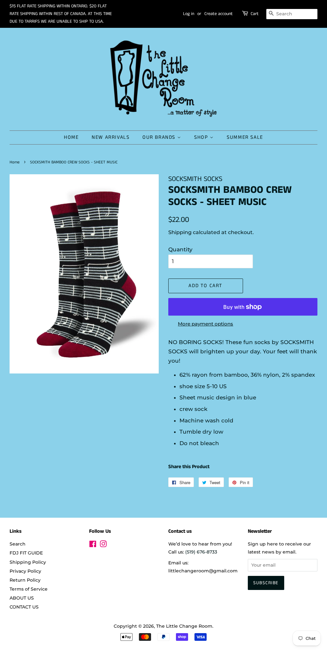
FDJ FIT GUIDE (26, 553)
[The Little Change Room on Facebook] (92, 545)
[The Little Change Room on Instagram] (103, 545)
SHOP (202, 137)
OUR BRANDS (159, 137)
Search (18, 544)
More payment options (205, 324)
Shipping (180, 232)
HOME (71, 137)
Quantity (180, 249)
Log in (188, 14)
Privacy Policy (25, 571)
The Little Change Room (184, 626)
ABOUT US (22, 598)
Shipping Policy (28, 562)
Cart (255, 14)
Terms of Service (29, 589)
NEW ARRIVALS (110, 137)
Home (14, 162)
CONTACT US (24, 607)
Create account (218, 14)
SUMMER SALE (245, 137)
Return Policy (25, 580)
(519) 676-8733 (201, 552)
